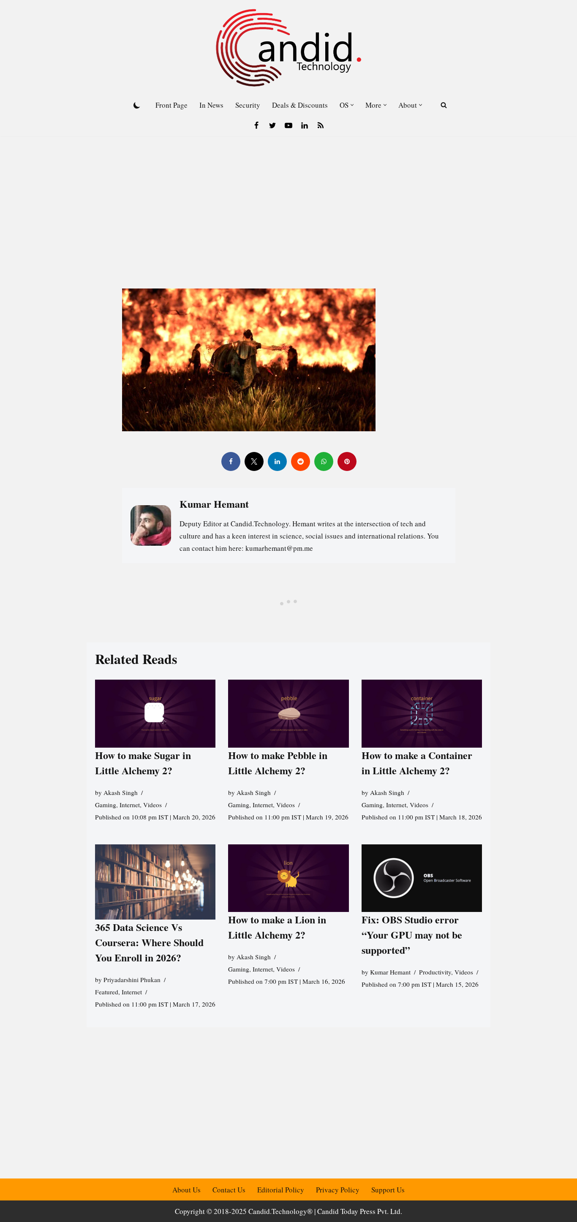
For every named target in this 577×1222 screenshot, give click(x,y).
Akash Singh (120, 792)
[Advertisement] (288, 200)
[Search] (444, 105)
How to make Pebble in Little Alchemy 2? (277, 763)
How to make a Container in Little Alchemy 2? (417, 763)
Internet (130, 804)
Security (247, 105)
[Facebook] (256, 125)
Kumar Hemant (390, 972)
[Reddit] (300, 461)
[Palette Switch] (137, 105)
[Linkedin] (304, 125)
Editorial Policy (280, 1190)
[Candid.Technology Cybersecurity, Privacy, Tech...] (288, 48)
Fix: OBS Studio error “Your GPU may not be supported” (412, 934)
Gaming (105, 804)
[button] (352, 104)
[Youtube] (288, 125)
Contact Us (228, 1190)
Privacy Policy (337, 1190)
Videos (152, 804)
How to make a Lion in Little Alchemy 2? (277, 927)
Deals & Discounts (300, 105)
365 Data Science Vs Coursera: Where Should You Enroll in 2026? (149, 942)
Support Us (388, 1190)
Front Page (171, 105)
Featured (106, 992)
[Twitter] (272, 125)
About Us (186, 1190)
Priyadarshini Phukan (132, 979)
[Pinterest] (346, 461)
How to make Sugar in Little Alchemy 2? (143, 763)
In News (211, 105)
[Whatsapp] (323, 461)
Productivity (435, 972)
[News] (321, 125)
